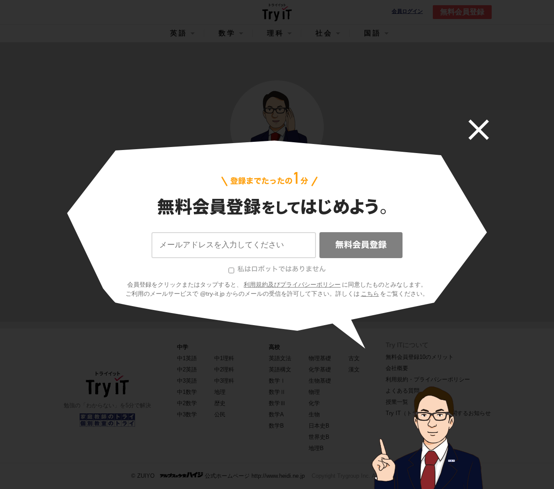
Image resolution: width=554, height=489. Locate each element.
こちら (370, 293)
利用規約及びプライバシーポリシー (292, 284)
